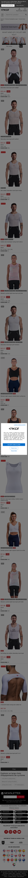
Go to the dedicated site (7, 5)
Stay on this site (20, 5)
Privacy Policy (14, 450)
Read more (14, 448)
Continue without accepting (20, 424)
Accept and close (14, 444)
